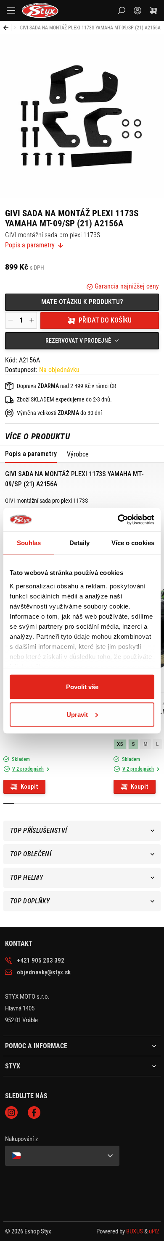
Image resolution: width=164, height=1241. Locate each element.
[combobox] (82, 340)
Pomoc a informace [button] (36, 1046)
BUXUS (134, 1231)
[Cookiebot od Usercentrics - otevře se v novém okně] (118, 519)
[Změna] (62, 1156)
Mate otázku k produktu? (82, 302)
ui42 (154, 1231)
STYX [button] (12, 1066)
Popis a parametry (30, 245)
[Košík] (153, 10)
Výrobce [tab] (78, 454)
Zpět (7, 27)
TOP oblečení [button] (30, 854)
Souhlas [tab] (29, 542)
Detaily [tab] (79, 542)
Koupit (29, 786)
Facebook (34, 1112)
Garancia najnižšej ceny (126, 286)
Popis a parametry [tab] (31, 454)
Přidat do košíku (105, 320)
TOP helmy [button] (26, 878)
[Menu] (11, 10)
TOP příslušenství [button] (38, 830)
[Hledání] (122, 10)
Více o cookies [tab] (132, 542)
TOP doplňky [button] (30, 901)
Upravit (77, 714)
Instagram (11, 1112)
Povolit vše (82, 686)
